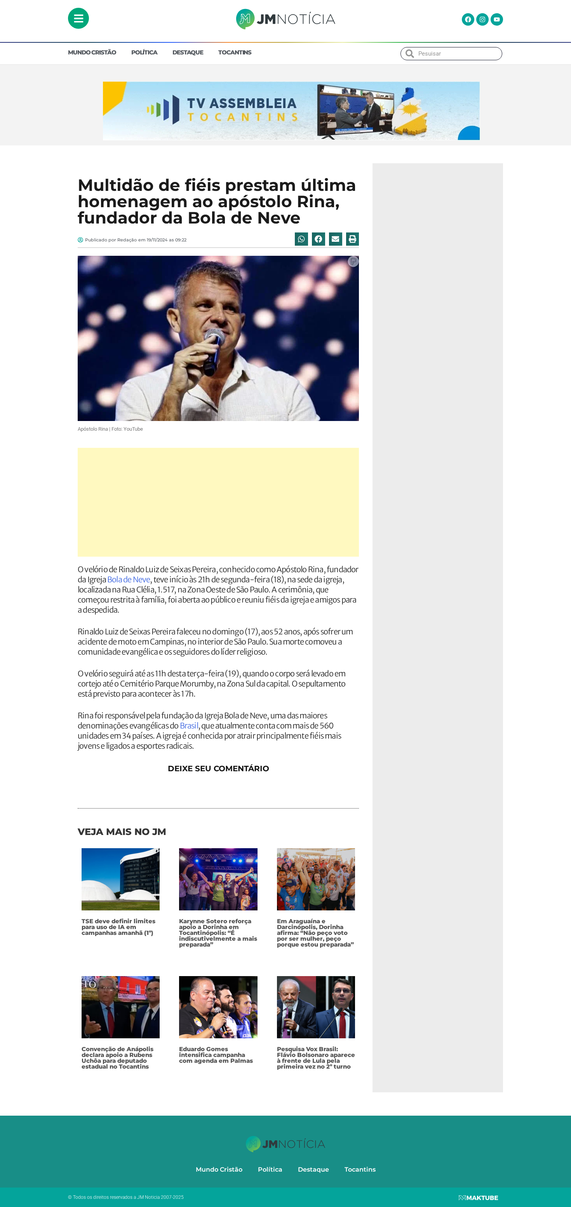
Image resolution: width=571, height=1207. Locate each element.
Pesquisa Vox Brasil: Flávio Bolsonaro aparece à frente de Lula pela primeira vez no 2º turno (316, 1057)
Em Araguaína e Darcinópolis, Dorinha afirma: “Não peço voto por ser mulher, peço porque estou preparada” (315, 932)
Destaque (187, 52)
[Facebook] (468, 19)
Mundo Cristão (92, 52)
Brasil (189, 725)
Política (144, 52)
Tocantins (234, 52)
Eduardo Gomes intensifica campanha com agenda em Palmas (216, 1054)
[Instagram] (482, 19)
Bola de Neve (128, 579)
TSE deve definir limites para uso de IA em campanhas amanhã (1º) (118, 926)
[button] (301, 239)
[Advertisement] (218, 502)
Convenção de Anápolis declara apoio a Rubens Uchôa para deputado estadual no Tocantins (117, 1057)
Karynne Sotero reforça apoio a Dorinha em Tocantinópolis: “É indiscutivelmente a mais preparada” (218, 932)
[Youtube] (497, 19)
